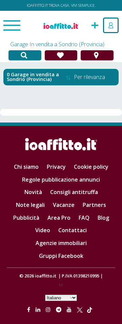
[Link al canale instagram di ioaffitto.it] (49, 309)
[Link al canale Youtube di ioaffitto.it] (70, 309)
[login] (111, 25)
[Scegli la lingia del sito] (61, 297)
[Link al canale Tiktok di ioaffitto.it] (90, 309)
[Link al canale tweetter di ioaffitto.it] (80, 309)
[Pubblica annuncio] (95, 24)
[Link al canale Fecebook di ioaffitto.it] (29, 309)
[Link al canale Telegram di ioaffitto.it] (59, 309)
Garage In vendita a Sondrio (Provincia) (57, 44)
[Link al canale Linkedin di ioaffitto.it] (39, 309)
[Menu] (11, 26)
